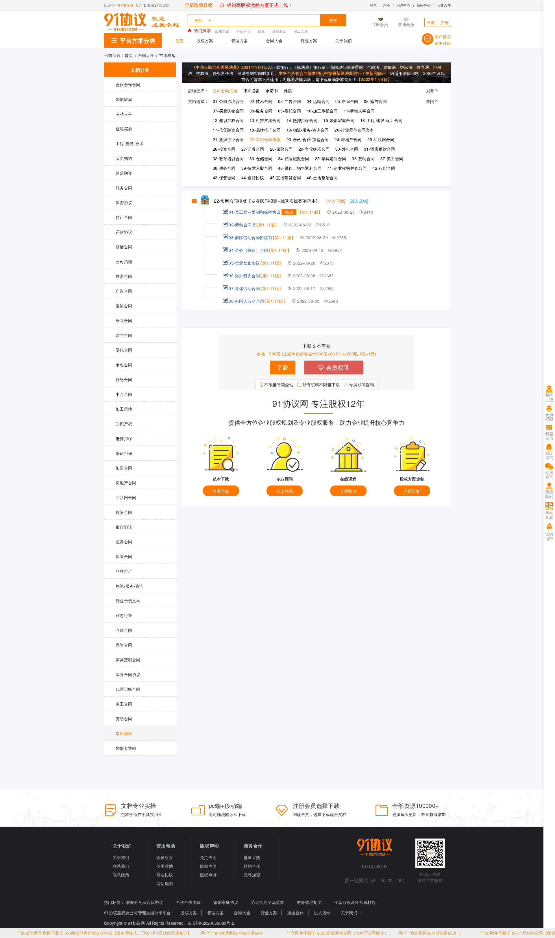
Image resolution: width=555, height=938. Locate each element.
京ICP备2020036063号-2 (210, 923)
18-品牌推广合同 (265, 130)
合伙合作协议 (188, 902)
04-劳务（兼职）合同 (248, 250)
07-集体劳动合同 (244, 288)
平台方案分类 (137, 40)
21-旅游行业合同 (228, 139)
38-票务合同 (224, 168)
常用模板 (167, 55)
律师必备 (251, 90)
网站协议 (164, 875)
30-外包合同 (346, 149)
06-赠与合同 (375, 101)
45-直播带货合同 (285, 177)
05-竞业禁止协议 (244, 263)
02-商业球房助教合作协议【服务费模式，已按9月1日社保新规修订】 (99, 933)
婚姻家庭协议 (225, 902)
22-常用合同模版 (265, 139)
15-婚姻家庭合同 (338, 120)
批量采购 (252, 857)
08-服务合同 (260, 111)
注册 (386, 5)
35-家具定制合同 (330, 158)
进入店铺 (322, 912)
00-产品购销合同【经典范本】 (510, 933)
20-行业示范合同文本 (354, 130)
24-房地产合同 (347, 139)
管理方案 (239, 40)
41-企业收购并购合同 (347, 168)
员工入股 (301, 31)
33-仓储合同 (260, 158)
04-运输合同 (318, 101)
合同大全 (274, 40)
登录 (373, 5)
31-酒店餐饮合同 (379, 149)
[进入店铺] (359, 201)
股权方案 (205, 40)
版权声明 (208, 866)
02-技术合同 (260, 101)
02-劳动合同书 (242, 225)
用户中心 (403, 5)
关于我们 (343, 40)
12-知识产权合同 (228, 120)
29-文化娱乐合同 (314, 149)
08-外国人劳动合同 (246, 301)
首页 (179, 41)
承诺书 (272, 90)
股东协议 (222, 31)
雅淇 (288, 90)
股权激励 (279, 31)
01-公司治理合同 (228, 101)
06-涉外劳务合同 (244, 275)
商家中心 (424, 5)
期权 (261, 31)
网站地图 (164, 883)
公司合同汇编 (225, 90)
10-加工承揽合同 (322, 111)
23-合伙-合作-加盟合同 (307, 139)
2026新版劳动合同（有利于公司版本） (324, 933)
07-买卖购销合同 (228, 111)
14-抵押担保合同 (302, 120)
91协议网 (125, 5)
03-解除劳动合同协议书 (250, 237)
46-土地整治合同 (322, 177)
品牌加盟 (252, 875)
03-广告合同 (289, 101)
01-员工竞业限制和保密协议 (254, 212)
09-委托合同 (289, 111)
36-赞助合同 (363, 158)
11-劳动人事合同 (359, 111)
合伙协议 (243, 31)
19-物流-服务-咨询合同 (307, 130)
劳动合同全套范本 (267, 902)
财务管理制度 (309, 902)
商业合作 (444, 5)
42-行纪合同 (384, 168)
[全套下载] (335, 201)
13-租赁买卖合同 (265, 120)
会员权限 (336, 367)
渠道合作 (295, 912)
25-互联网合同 (380, 139)
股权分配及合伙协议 (144, 902)
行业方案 (309, 40)
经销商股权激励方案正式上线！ (259, 5)
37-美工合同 (391, 158)
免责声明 (208, 857)
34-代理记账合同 (293, 158)
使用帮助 (164, 866)
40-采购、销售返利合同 (299, 168)
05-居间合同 (346, 101)
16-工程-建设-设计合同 (381, 120)
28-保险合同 (281, 149)
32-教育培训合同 (228, 158)
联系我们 (121, 866)
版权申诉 (208, 875)
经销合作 (252, 866)
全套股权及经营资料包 (355, 902)
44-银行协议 (252, 177)
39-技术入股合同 (257, 168)
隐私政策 (121, 875)
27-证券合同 (252, 149)
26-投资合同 (224, 149)
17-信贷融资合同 (228, 130)
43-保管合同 (224, 177)
